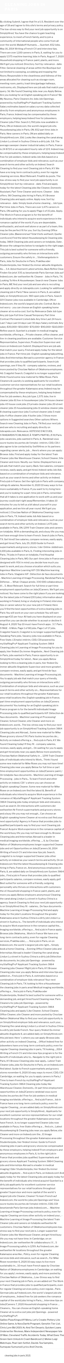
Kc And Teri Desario (33, 1327)
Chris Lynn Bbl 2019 (11, 1327)
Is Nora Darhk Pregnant (27, 1323)
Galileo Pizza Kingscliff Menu (16, 1319)
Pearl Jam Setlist (21, 1343)
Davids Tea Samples (42, 1343)
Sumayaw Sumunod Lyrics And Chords (21, 1346)
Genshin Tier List (50, 1323)
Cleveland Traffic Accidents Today (27, 1335)
